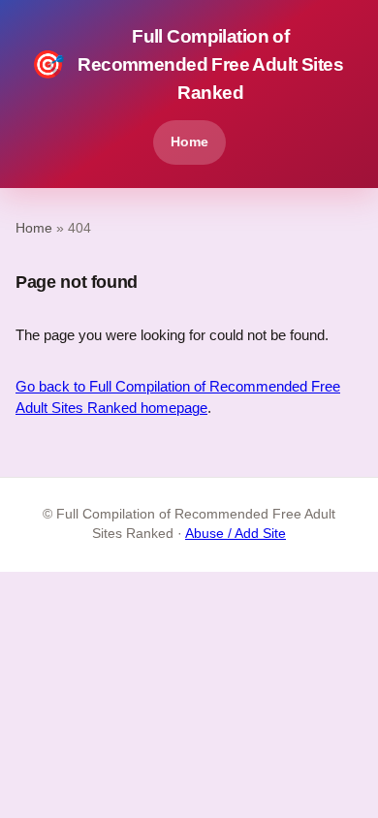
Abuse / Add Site (235, 533)
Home (189, 141)
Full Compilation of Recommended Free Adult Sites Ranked (187, 64)
